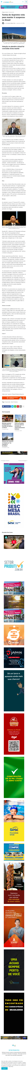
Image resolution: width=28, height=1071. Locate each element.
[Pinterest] (18, 406)
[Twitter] (12, 406)
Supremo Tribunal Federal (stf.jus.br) (16, 394)
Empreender (11, 12)
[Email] (20, 406)
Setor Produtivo (14, 401)
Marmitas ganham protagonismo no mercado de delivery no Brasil (7, 425)
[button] (1, 2)
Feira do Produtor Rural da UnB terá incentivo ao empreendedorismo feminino (20, 426)
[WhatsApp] (15, 406)
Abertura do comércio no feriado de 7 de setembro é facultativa (7, 443)
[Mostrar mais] (23, 406)
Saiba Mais (10, 1066)
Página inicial (5, 12)
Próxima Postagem (22, 460)
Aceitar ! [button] (4, 1068)
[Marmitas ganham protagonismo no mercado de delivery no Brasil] (7, 418)
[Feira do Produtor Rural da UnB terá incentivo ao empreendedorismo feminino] (20, 418)
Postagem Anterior (5, 460)
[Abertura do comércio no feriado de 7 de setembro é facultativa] (7, 436)
